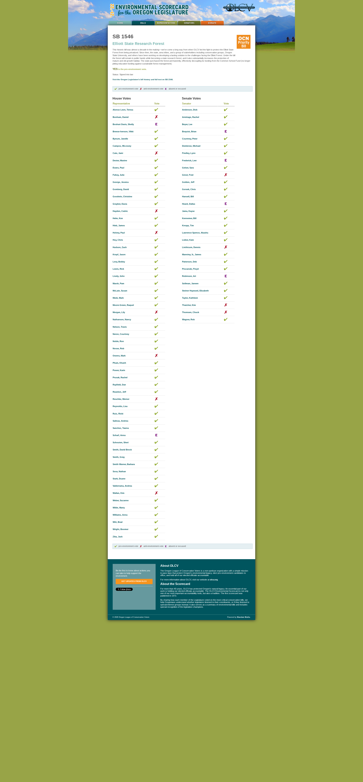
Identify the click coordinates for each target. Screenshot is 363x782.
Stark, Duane (119, 478)
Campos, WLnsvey (122, 146)
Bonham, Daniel (121, 117)
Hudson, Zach (120, 247)
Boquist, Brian (189, 131)
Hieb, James (119, 225)
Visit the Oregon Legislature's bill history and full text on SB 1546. (142, 79)
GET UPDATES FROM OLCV (134, 581)
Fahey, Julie (118, 175)
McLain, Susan (120, 291)
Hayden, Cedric (120, 211)
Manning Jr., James (191, 254)
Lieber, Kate (188, 240)
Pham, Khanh (119, 363)
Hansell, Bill (188, 196)
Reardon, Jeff (119, 392)
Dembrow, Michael (191, 146)
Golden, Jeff (188, 182)
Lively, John (119, 276)
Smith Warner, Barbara (124, 464)
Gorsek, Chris (189, 189)
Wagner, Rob (188, 319)
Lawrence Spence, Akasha (195, 233)
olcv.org (214, 579)
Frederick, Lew (189, 160)
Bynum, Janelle (120, 139)
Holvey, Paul (119, 233)
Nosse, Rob (118, 348)
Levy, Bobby (119, 262)
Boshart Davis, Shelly (123, 124)
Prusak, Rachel (120, 377)
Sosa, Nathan (119, 471)
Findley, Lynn (188, 153)
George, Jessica (121, 182)
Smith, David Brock (122, 450)
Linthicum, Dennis (191, 247)
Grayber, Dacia (120, 204)
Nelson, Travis (120, 327)
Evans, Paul (118, 168)
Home (120, 22)
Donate (212, 22)
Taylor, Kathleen (190, 298)
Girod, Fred (187, 175)
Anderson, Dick (189, 110)
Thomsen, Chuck (190, 312)
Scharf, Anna (119, 435)
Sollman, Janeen (190, 283)
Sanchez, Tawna (121, 428)
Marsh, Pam (118, 283)
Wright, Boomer (120, 529)
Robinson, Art (189, 276)
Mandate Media (243, 617)
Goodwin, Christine (122, 196)
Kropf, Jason (119, 254)
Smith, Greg (119, 457)
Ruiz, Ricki (118, 414)
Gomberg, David (121, 189)
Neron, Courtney (121, 334)
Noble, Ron (118, 341)
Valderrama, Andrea (122, 486)
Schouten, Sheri (121, 442)
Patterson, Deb (189, 262)
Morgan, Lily (119, 312)
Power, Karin (119, 370)
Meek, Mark (118, 298)
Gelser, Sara (188, 168)
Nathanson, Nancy (122, 319)
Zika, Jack (118, 536)
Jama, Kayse (188, 211)
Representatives (166, 22)
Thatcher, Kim (189, 305)
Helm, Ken (118, 218)
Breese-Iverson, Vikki (123, 131)
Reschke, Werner (121, 399)
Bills (143, 22)
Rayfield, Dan (119, 385)
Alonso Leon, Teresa (123, 110)
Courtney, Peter (189, 139)
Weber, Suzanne (121, 500)
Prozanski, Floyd (190, 269)
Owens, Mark (119, 356)
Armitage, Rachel (190, 117)
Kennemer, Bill (189, 218)
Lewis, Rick (118, 269)
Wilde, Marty (119, 507)
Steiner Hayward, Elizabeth (195, 291)
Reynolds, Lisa (120, 406)
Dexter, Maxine (120, 160)
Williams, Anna (120, 515)
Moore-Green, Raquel (123, 305)
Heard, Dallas (188, 204)
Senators (189, 22)
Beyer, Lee (187, 124)
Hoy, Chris (118, 240)
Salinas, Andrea (120, 421)
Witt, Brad (118, 522)
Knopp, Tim (188, 225)
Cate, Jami (118, 153)
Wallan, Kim (118, 493)
